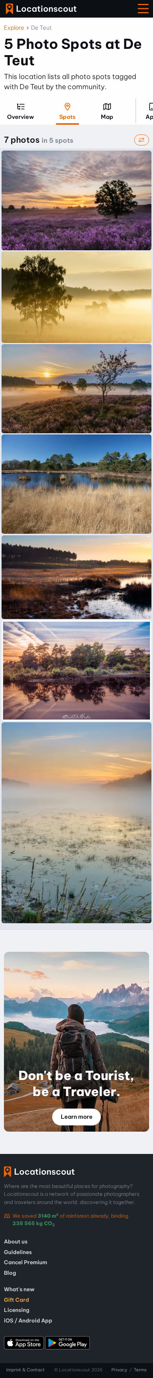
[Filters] (141, 140)
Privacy (119, 1370)
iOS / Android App (28, 1320)
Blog (10, 1272)
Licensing (16, 1309)
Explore (14, 27)
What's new (19, 1289)
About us (15, 1241)
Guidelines (18, 1252)
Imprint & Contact (25, 1370)
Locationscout (41, 9)
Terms (140, 1370)
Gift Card (16, 1299)
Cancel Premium (25, 1262)
